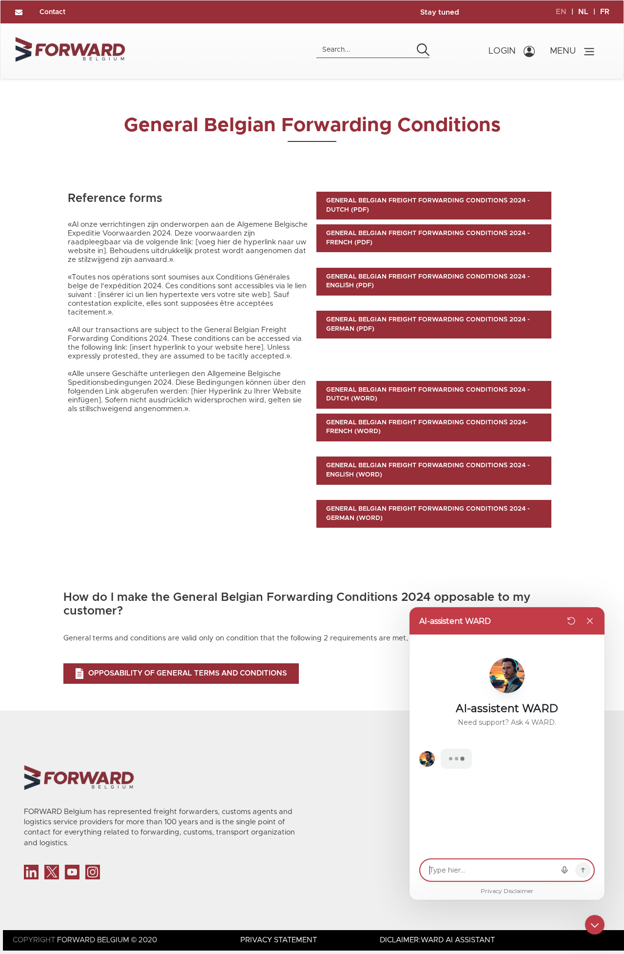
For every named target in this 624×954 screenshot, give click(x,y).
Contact (52, 12)
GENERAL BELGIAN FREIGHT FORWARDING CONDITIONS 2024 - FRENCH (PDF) (428, 238)
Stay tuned (439, 12)
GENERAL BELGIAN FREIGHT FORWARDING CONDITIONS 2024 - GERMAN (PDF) (428, 324)
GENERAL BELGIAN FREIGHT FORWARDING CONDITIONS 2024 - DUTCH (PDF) (428, 205)
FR (604, 12)
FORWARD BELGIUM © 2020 (107, 940)
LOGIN (502, 51)
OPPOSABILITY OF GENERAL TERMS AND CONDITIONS (187, 673)
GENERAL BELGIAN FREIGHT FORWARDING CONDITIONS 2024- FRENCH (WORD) (427, 427)
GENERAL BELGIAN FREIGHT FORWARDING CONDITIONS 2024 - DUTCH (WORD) (428, 394)
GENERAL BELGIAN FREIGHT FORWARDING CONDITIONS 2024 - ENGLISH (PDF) (428, 281)
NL (583, 12)
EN (561, 12)
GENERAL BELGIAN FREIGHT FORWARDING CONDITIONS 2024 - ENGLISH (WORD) (428, 470)
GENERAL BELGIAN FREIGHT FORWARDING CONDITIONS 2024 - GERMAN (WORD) (428, 513)
